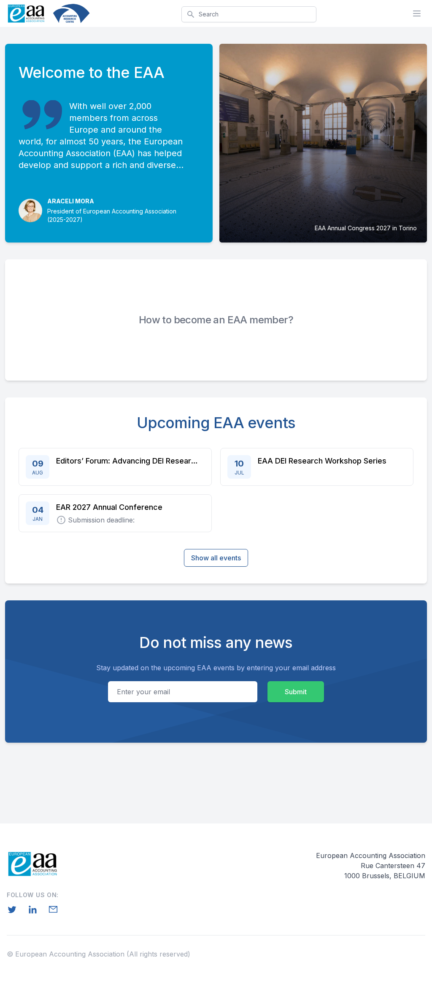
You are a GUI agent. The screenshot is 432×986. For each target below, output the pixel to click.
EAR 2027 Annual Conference (109, 507)
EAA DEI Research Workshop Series (322, 460)
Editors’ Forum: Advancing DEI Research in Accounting (127, 460)
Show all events (216, 558)
